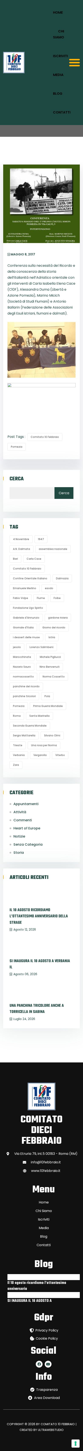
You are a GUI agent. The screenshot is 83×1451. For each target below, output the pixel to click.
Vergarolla (40, 755)
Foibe (57, 598)
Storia (18, 852)
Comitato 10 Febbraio (45, 437)
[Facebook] (39, 1364)
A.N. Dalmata (21, 549)
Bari (15, 559)
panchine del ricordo (26, 686)
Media (58, 74)
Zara (16, 765)
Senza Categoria (28, 844)
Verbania (19, 755)
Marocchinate (22, 657)
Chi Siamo (58, 34)
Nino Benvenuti (50, 667)
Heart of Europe (26, 828)
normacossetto (23, 676)
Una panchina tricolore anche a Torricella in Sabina (37, 1009)
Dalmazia (62, 578)
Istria (52, 637)
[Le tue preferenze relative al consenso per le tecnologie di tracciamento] (76, 1443)
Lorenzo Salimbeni (41, 647)
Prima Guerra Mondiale (48, 706)
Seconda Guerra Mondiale (30, 725)
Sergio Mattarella (24, 735)
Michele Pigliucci (50, 657)
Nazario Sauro (22, 667)
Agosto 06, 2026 (25, 974)
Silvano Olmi (52, 735)
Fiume (41, 598)
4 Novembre (21, 539)
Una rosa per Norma (44, 745)
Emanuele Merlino (24, 588)
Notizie (19, 836)
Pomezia (16, 447)
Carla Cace (34, 559)
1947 (41, 539)
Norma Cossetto (54, 676)
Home (58, 12)
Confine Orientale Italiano (30, 578)
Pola (47, 696)
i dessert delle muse (26, 637)
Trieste (17, 745)
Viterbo (60, 755)
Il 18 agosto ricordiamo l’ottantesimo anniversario (36, 1286)
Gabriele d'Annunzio (26, 617)
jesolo (17, 647)
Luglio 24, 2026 (24, 1019)
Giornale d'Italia (23, 627)
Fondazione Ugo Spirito (28, 608)
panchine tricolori (24, 696)
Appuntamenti (26, 803)
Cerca (17, 479)
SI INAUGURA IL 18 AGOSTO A (29, 1301)
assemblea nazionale (53, 549)
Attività (19, 812)
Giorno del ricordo (53, 627)
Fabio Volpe (20, 598)
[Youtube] (48, 1364)
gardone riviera (58, 617)
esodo (49, 588)
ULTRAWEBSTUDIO (51, 1430)
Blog (57, 93)
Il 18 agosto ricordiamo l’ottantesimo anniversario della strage (39, 916)
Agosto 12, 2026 (24, 929)
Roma (17, 716)
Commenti (22, 820)
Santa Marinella (39, 716)
